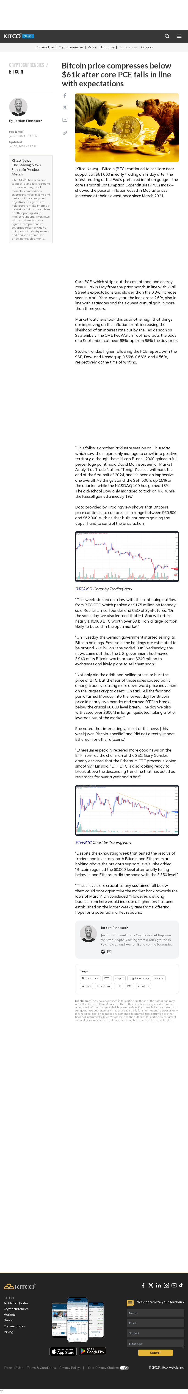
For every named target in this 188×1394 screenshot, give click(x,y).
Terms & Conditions (41, 1368)
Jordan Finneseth (28, 121)
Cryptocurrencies (71, 47)
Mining (92, 47)
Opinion (147, 47)
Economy (108, 47)
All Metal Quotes (16, 1303)
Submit (155, 1352)
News (8, 1320)
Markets (10, 1314)
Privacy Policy (69, 1368)
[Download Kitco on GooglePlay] (92, 1351)
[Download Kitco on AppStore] (63, 1351)
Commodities (45, 47)
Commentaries (14, 1326)
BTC (120, 168)
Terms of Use (13, 1368)
